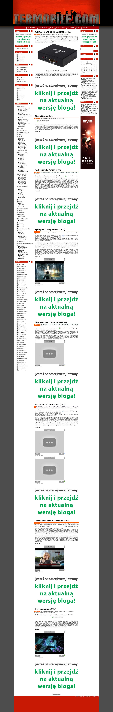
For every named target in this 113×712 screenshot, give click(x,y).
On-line (20, 162)
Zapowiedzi (21, 126)
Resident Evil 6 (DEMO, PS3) (48, 170)
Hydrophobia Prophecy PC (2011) (50, 229)
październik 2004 (22, 366)
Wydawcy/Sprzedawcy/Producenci (25, 243)
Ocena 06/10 (22, 178)
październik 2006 (22, 352)
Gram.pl (21, 250)
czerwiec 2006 (21, 354)
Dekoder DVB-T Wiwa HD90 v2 (89, 87)
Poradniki (21, 143)
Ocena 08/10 (22, 181)
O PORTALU (71, 27)
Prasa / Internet (22, 110)
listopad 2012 (21, 272)
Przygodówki (22, 165)
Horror (20, 158)
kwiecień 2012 (21, 278)
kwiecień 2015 (21, 266)
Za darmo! (21, 124)
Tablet (19, 222)
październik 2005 (22, 358)
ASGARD (91, 696)
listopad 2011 (21, 285)
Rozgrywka (21, 147)
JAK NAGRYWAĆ (43, 27)
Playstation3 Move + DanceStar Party (52, 521)
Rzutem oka (21, 122)
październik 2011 (22, 287)
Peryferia (21, 220)
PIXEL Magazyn (21, 95)
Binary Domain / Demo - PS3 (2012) (51, 322)
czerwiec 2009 (21, 319)
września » (95, 61)
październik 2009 (22, 311)
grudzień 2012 (21, 270)
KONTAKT (85, 27)
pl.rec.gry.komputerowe (24, 115)
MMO (20, 161)
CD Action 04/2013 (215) (87, 89)
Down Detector (21, 77)
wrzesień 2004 (21, 368)
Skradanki (21, 167)
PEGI (19, 201)
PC (19, 190)
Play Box (21, 117)
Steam (20, 255)
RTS (20, 166)
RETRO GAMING (31, 27)
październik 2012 (22, 274)
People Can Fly (22, 252)
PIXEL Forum (21, 94)
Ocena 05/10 (22, 177)
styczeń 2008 (21, 344)
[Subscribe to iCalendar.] (87, 62)
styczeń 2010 (21, 307)
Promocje (20, 210)
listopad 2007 (21, 348)
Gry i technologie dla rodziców (88, 95)
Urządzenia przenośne (23, 228)
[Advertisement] (56, 6)
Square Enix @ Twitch (23, 71)
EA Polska (21, 248)
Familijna (21, 155)
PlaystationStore (22, 254)
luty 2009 (20, 325)
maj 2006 (20, 356)
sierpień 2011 (21, 289)
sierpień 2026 (89, 63)
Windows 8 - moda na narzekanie (89, 92)
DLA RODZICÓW (22, 130)
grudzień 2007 (21, 346)
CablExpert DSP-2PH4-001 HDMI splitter (53, 32)
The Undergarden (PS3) (45, 609)
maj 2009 (20, 321)
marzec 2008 (21, 340)
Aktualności (20, 106)
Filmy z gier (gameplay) (23, 48)
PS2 (20, 193)
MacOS (20, 189)
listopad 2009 (21, 309)
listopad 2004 (21, 364)
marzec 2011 (21, 295)
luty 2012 (20, 280)
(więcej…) (37, 77)
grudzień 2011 (21, 283)
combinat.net (81, 696)
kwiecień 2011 (21, 293)
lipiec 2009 (20, 317)
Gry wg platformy (22, 186)
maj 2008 (20, 336)
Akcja (20, 154)
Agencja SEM (96, 696)
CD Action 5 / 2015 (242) (87, 80)
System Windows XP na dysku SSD (88, 107)
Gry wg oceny (21, 174)
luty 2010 (20, 305)
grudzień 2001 (21, 369)
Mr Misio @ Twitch (22, 69)
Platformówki (22, 163)
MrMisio (83, 106)
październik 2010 (22, 299)
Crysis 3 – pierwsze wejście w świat (90, 91)
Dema (20, 138)
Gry (19, 136)
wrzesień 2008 (21, 330)
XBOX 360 (21, 197)
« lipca (82, 61)
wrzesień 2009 (21, 313)
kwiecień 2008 (21, 338)
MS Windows (21, 199)
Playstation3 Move (22, 208)
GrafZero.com (21, 56)
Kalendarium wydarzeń (24, 107)
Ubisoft (20, 258)
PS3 (20, 194)
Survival (21, 169)
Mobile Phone (22, 236)
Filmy (20, 139)
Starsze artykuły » (56, 693)
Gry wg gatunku (21, 152)
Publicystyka (21, 212)
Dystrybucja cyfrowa (22, 132)
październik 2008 (22, 328)
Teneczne (20, 226)
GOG (51, 27)
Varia (19, 230)
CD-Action (20, 90)
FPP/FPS (21, 157)
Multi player (21, 148)
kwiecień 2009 (21, 323)
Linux (20, 188)
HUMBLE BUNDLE (60, 27)
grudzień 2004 (21, 362)
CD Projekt (21, 246)
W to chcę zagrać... (72, 407)
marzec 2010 (21, 303)
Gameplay (21, 140)
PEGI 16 (21, 203)
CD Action (21, 111)
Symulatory (21, 170)
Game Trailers (21, 92)
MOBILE (21, 235)
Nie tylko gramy (22, 237)
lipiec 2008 (20, 332)
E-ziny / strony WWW (23, 114)
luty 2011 (20, 297)
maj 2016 (20, 264)
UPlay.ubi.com (21, 79)
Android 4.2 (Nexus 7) (87, 98)
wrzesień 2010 (21, 301)
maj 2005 (20, 360)
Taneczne (20, 224)
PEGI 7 (20, 206)
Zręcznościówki (22, 171)
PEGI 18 (21, 204)
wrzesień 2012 (21, 276)
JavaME (21, 233)
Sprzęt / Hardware (22, 218)
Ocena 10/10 (22, 183)
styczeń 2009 (21, 326)
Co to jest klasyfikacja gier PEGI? (89, 94)
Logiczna (21, 159)
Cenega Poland (22, 247)
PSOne (20, 196)
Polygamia (20, 99)
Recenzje (21, 146)
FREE (19, 134)
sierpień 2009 (21, 315)
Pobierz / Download (23, 109)
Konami (20, 251)
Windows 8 (20, 241)
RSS (78, 27)
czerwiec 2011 (21, 291)
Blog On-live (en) (22, 88)
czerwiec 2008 (21, 334)
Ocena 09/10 (22, 182)
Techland (21, 256)
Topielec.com (21, 58)
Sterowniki (21, 216)
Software (20, 214)
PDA (20, 192)
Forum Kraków (21, 55)
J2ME (20, 232)
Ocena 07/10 (22, 179)
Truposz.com (21, 60)
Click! (20, 113)
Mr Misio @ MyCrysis (23, 67)
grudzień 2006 (21, 350)
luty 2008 (20, 342)
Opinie (20, 142)
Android (20, 128)
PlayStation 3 (21, 97)
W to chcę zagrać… (23, 123)
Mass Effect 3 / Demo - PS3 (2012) (50, 404)
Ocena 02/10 (22, 175)
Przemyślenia (22, 144)
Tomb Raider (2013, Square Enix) (89, 90)
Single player (22, 150)
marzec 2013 (21, 268)
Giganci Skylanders (86, 93)
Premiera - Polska (23, 119)
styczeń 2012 (21, 282)
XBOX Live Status (22, 81)
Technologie (21, 239)
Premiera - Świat (22, 120)
